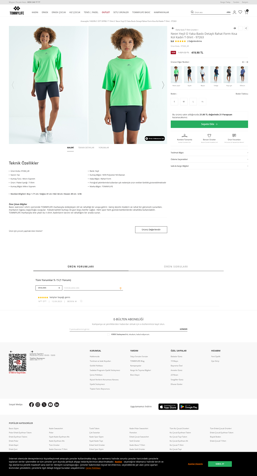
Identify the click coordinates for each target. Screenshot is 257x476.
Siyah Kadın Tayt (96, 441)
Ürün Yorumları (81, 266)
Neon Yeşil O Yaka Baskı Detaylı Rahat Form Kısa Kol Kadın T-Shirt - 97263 (146, 21)
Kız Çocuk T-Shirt (177, 445)
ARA (229, 12)
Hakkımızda (94, 356)
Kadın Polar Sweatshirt (139, 428)
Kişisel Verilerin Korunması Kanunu (104, 379)
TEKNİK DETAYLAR (86, 147)
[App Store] (168, 406)
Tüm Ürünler (54, 445)
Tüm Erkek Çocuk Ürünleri (221, 428)
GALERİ (70, 147)
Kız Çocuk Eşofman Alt (179, 441)
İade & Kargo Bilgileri (180, 166)
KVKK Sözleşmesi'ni (119, 334)
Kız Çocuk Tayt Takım (178, 437)
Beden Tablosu (242, 94)
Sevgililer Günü (177, 379)
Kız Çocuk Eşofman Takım (180, 432)
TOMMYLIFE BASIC (141, 12)
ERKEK (45, 12)
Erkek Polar (13, 441)
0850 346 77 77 (36, 359)
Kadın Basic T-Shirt (137, 445)
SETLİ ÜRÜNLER (121, 12)
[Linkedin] (56, 404)
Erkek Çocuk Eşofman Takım (221, 432)
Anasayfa (84, 21)
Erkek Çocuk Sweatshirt (139, 437)
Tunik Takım (94, 428)
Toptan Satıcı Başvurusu (100, 389)
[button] (13, 85)
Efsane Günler (176, 384)
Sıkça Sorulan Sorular (139, 356)
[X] (44, 404)
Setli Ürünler (135, 441)
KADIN (35, 12)
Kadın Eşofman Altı (57, 441)
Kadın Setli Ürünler (137, 449)
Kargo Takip (225, 2)
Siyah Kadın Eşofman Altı (59, 437)
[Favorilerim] (240, 12)
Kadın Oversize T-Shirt (58, 449)
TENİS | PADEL (91, 12)
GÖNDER (183, 329)
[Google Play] (189, 406)
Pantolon (133, 432)
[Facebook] (31, 404)
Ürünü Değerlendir (151, 229)
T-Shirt (111, 21)
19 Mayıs (174, 361)
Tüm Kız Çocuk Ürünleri (179, 428)
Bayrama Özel (176, 366)
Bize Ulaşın (135, 375)
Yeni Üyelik (215, 356)
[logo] (17, 10)
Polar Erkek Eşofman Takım (20, 432)
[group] (48, 85)
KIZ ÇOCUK (74, 12)
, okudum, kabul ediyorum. (130, 334)
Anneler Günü (176, 370)
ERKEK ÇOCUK (59, 12)
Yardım (236, 2)
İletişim (245, 2)
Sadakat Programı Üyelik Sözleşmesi (105, 370)
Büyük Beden (215, 437)
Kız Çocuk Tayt (176, 449)
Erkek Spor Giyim (96, 449)
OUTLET (106, 12)
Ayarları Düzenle (195, 464)
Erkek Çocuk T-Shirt (218, 441)
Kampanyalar (135, 366)
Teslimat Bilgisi (177, 152)
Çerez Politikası (93, 468)
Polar (51, 432)
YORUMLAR (104, 147)
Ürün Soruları (176, 266)
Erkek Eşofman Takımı (18, 437)
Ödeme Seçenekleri (179, 159)
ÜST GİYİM (102, 21)
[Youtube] (50, 404)
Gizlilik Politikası (96, 366)
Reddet (118, 461)
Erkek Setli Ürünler (97, 445)
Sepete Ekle (207, 124)
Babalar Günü (176, 356)
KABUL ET (220, 464)
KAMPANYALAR (161, 12)
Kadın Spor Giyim (96, 437)
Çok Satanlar (94, 432)
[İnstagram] (37, 404)
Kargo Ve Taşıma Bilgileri (140, 370)
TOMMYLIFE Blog (137, 361)
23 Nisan (174, 375)
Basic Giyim (14, 428)
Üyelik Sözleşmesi (97, 384)
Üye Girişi (215, 361)
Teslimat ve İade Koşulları (100, 361)
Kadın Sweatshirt (56, 428)
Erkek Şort (13, 449)
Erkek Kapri (13, 445)
